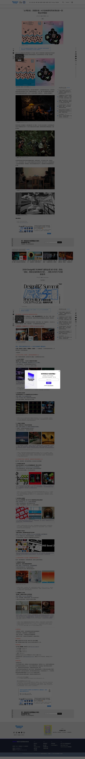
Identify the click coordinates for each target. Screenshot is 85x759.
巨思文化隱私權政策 (50, 385)
